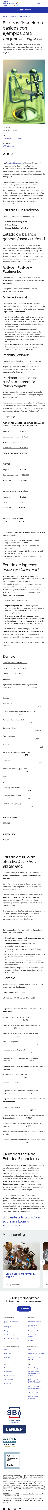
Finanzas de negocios (12, 138)
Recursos (13, 16)
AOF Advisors (8, 146)
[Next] (42, 1262)
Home (5, 16)
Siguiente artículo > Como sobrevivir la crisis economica (22, 1221)
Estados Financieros (14, 163)
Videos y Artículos (25, 16)
